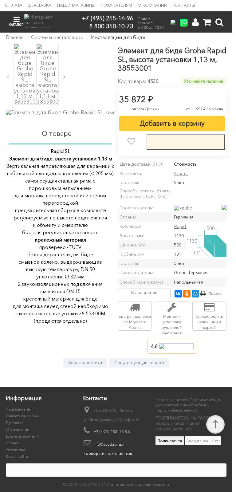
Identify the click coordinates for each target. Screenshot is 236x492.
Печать (215, 294)
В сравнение (144, 292)
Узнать (181, 173)
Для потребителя (22, 436)
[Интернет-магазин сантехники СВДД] (42, 21)
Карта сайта (17, 456)
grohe (186, 208)
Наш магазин (18, 409)
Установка (15, 449)
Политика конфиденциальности (138, 484)
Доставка (40, 5)
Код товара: (132, 81)
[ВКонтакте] (178, 293)
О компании (152, 5)
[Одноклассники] (187, 293)
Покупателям (116, 5)
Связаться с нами (22, 415)
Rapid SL (183, 226)
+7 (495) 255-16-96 (107, 18)
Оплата (13, 5)
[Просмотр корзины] (207, 22)
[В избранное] (131, 141)
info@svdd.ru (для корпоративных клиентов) (108, 449)
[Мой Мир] (195, 293)
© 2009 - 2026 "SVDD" (84, 484)
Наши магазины (76, 5)
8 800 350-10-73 (111, 26)
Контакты (184, 5)
